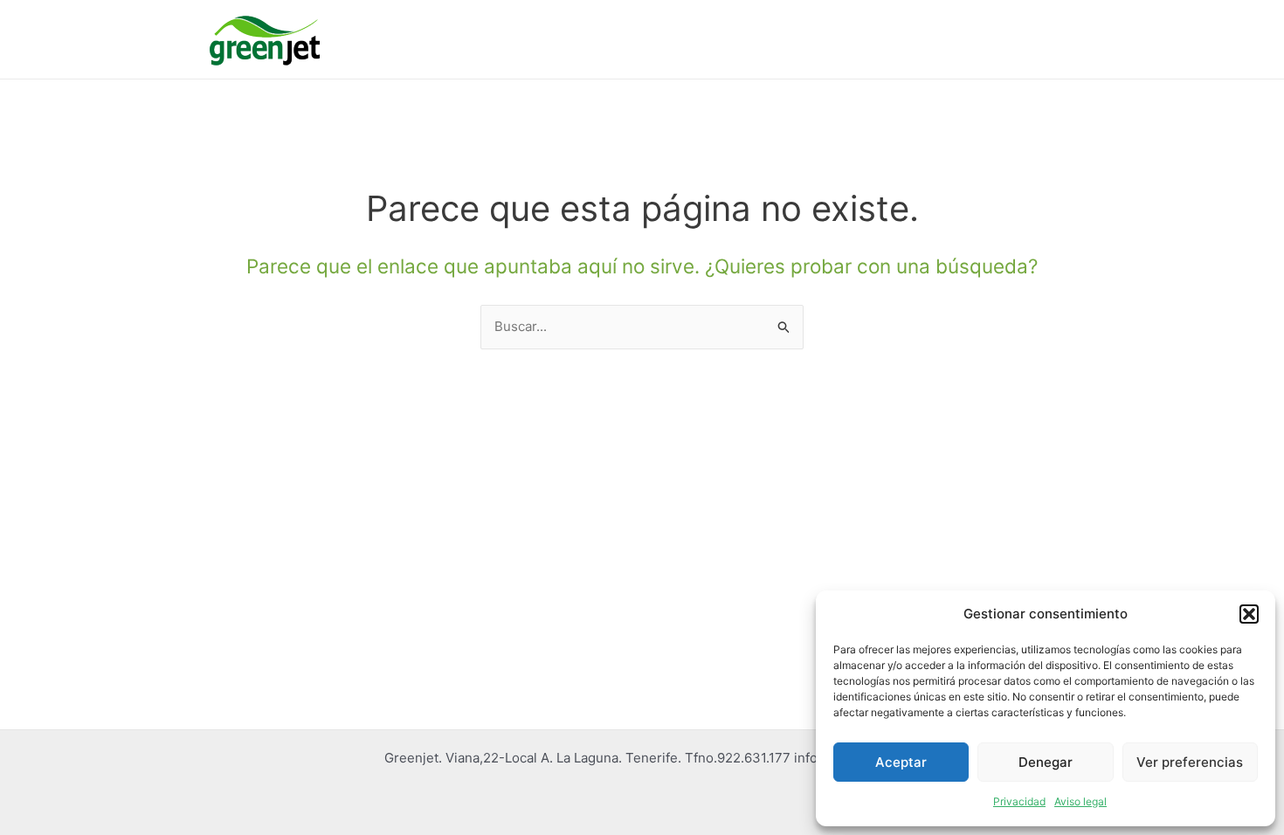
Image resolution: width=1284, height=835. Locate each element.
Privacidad (1019, 801)
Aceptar (901, 762)
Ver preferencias (1189, 762)
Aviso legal (1080, 801)
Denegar (1045, 762)
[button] (1249, 614)
